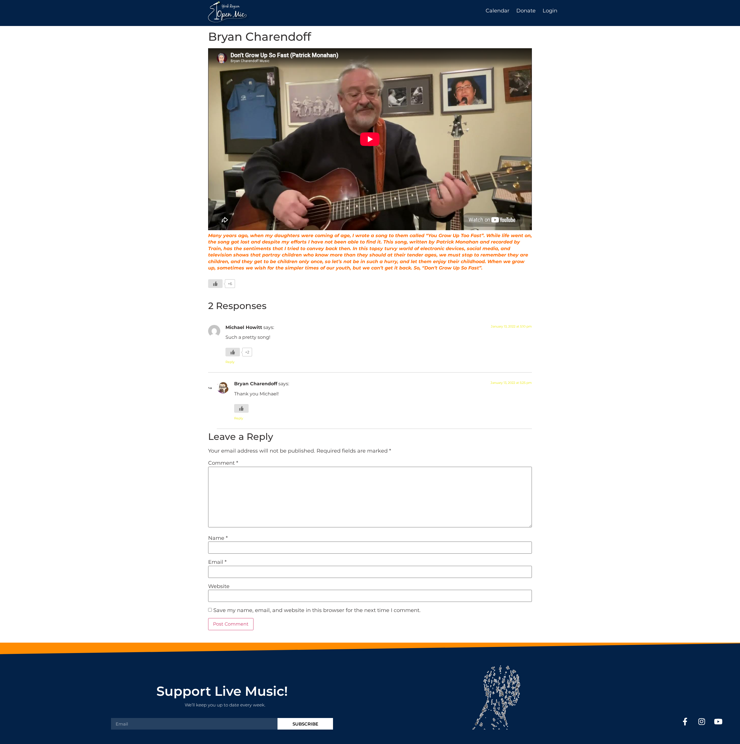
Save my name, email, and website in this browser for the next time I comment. (317, 610)
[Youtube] (718, 721)
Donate (526, 11)
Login (550, 11)
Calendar (497, 11)
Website (219, 586)
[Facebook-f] (685, 721)
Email (217, 562)
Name (218, 538)
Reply (229, 362)
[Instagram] (701, 721)
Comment (223, 463)
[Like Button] (215, 283)
